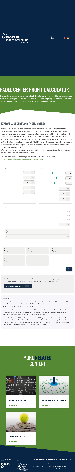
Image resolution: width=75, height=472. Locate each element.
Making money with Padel (18, 436)
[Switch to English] (64, 37)
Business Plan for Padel (18, 400)
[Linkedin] (8, 464)
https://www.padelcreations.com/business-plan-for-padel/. (22, 159)
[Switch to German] (68, 37)
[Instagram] (5, 464)
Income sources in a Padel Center (54, 400)
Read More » (13, 405)
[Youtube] (2, 466)
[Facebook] (2, 464)
